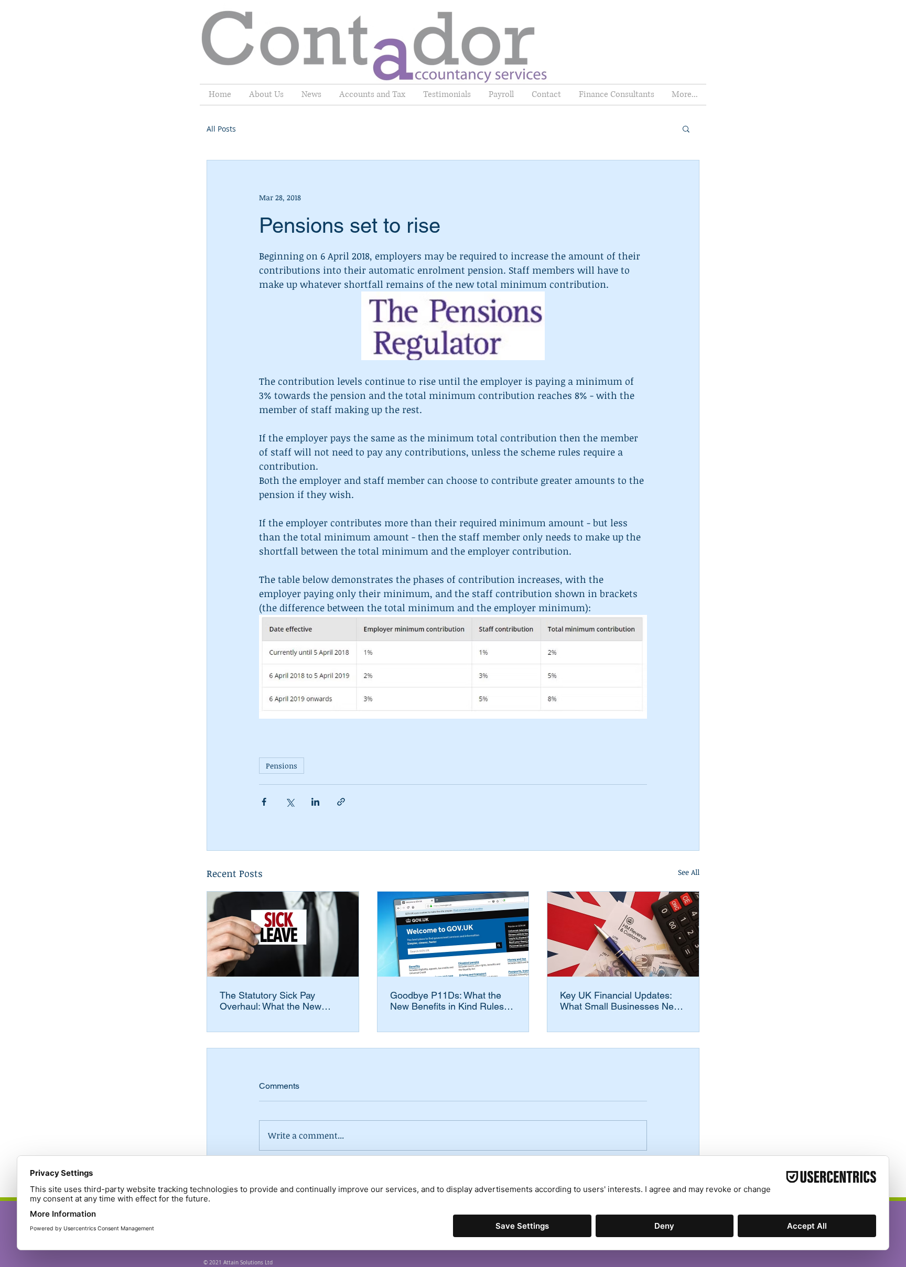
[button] (686, 128)
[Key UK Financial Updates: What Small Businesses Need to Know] (623, 934)
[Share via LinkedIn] (315, 802)
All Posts (221, 128)
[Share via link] (341, 802)
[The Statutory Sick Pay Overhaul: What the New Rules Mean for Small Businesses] (283, 934)
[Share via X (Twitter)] (290, 802)
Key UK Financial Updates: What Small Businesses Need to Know (622, 1001)
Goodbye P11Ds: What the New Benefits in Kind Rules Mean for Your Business (447, 1001)
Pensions (281, 766)
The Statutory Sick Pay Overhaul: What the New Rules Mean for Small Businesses (270, 1001)
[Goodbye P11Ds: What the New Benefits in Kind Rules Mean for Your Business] (453, 934)
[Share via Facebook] (264, 802)
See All (688, 872)
